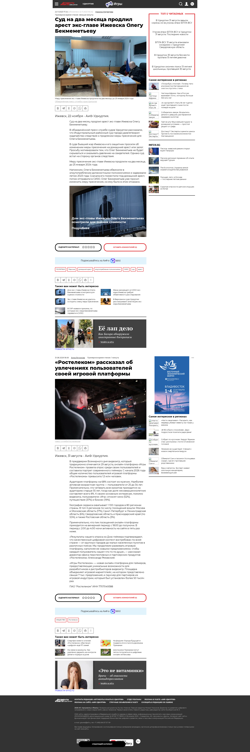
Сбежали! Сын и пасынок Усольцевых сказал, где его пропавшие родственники (178, 460)
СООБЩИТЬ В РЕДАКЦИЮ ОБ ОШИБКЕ (157, 702)
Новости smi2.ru (64, 349)
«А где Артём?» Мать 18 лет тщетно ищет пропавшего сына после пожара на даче (177, 105)
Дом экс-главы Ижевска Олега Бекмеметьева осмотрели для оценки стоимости (108, 220)
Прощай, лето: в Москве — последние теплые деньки (173, 178)
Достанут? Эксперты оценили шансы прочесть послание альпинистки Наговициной (178, 133)
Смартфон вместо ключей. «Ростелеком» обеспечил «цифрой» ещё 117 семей (79, 643)
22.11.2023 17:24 (61, 12)
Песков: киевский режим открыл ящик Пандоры (175, 150)
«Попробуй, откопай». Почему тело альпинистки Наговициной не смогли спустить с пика (177, 86)
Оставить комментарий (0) (125, 247)
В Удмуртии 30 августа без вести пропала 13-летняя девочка (172, 56)
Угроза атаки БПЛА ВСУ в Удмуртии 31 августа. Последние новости (171, 33)
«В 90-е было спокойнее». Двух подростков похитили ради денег (176, 431)
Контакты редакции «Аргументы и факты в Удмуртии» (99, 699)
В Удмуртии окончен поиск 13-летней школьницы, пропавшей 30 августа (172, 67)
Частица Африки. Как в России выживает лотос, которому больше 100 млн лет (177, 95)
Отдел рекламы (134, 699)
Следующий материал (102, 744)
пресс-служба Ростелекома (67, 441)
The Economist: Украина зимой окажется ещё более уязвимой (174, 169)
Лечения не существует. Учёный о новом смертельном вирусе (176, 450)
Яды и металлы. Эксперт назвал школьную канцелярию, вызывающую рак (175, 470)
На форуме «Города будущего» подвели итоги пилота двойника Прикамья (128, 643)
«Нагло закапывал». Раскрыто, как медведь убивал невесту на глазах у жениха (177, 422)
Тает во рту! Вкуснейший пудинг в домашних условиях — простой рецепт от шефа (176, 124)
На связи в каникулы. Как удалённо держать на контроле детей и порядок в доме (81, 652)
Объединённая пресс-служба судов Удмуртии (76, 101)
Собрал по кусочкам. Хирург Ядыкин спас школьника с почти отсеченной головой (178, 441)
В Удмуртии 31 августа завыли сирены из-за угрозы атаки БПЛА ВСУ (172, 21)
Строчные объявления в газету (123, 702)
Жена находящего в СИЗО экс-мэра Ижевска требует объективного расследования (127, 292)
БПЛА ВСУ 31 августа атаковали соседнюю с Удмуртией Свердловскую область (172, 45)
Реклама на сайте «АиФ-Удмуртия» (90, 702)
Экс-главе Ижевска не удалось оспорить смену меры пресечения (82, 300)
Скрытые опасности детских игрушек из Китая (177, 188)
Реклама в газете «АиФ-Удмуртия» (160, 699)
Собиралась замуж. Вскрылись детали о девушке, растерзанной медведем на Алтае (176, 114)
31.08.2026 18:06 (62, 358)
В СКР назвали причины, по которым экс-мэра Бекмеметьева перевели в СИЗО (82, 310)
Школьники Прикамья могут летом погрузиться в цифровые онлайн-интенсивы (127, 652)
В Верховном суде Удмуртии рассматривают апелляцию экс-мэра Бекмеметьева (127, 301)
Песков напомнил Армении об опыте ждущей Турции (177, 159)
